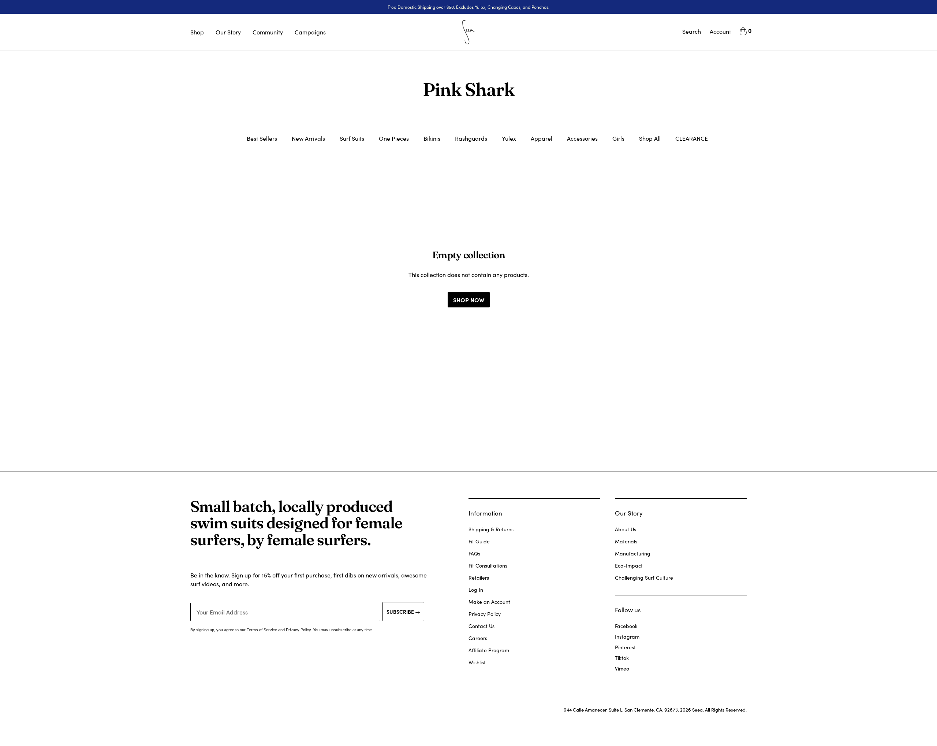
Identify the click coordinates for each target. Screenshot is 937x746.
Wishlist (477, 662)
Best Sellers (262, 138)
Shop (197, 32)
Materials (626, 541)
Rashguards (471, 138)
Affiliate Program (488, 650)
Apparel (541, 138)
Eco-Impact (629, 565)
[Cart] (743, 32)
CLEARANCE (691, 138)
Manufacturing (632, 553)
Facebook (626, 626)
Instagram (627, 636)
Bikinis (431, 138)
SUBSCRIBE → (403, 611)
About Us (625, 529)
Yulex (509, 138)
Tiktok (622, 657)
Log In (475, 589)
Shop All (650, 138)
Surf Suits (352, 138)
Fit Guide (479, 541)
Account (720, 31)
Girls (618, 138)
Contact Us (481, 626)
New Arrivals (308, 138)
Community (268, 32)
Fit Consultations (487, 565)
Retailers (478, 577)
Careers (477, 638)
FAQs (474, 553)
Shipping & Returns (491, 529)
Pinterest (625, 647)
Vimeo (622, 668)
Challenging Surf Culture (644, 577)
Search (691, 31)
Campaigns (310, 32)
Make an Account (489, 601)
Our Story (228, 32)
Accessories (582, 138)
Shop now (468, 300)
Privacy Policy (484, 613)
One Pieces (394, 138)
